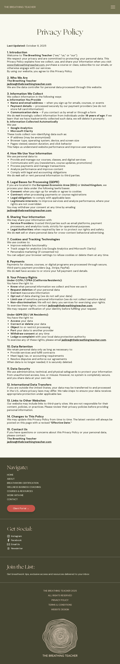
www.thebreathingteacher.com (26, 65)
